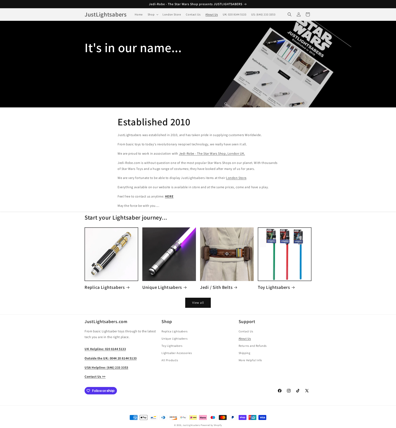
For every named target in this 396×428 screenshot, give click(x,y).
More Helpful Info (250, 360)
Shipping (244, 353)
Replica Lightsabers (105, 287)
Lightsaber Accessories (176, 353)
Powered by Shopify (211, 425)
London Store (236, 178)
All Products (169, 360)
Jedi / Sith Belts (216, 287)
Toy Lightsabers (274, 287)
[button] (152, 14)
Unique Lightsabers (162, 287)
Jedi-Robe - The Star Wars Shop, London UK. (212, 153)
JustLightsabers (191, 425)
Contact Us (246, 331)
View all (198, 303)
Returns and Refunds (253, 346)
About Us (245, 338)
